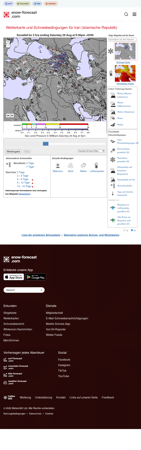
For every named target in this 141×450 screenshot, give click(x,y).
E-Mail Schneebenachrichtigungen (67, 318)
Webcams (58, 171)
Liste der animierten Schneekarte (41, 235)
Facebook (64, 359)
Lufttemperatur (96, 171)
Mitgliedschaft (54, 313)
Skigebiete (10, 313)
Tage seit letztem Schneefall (125, 193)
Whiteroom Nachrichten (17, 329)
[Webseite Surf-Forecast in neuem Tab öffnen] (8, 3)
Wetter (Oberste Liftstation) (124, 95)
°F (135, 230)
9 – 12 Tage (23, 182)
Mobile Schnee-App (58, 324)
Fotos (6, 335)
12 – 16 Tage (24, 186)
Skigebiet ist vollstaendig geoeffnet (123, 208)
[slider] (45, 144)
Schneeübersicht (13, 324)
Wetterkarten (11, 318)
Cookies (49, 413)
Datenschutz (35, 413)
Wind (70, 171)
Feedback (108, 397)
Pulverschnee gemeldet (123, 150)
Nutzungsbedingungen (14, 413)
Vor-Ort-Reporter (56, 329)
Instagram (64, 365)
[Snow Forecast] (19, 14)
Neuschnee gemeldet (122, 159)
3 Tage (30, 163)
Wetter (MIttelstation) (124, 104)
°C (127, 230)
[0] (137, 142)
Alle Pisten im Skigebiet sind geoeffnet (124, 220)
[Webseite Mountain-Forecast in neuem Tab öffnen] (23, 3)
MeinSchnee (11, 340)
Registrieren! (25, 194)
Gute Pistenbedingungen (126, 141)
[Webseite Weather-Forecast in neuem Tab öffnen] (51, 3)
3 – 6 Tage (22, 175)
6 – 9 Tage (22, 179)
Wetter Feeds (54, 335)
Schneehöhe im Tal (126, 179)
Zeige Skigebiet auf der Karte (121, 35)
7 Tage (30, 166)
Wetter (83, 171)
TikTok (62, 370)
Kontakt (61, 397)
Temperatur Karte (125, 83)
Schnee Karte (123, 62)
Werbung (25, 397)
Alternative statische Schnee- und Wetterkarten (91, 235)
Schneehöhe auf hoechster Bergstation (124, 170)
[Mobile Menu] (134, 14)
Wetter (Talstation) (125, 111)
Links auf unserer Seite (84, 397)
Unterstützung (43, 397)
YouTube (63, 376)
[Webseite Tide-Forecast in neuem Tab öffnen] (37, 3)
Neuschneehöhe (124, 185)
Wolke (120, 124)
